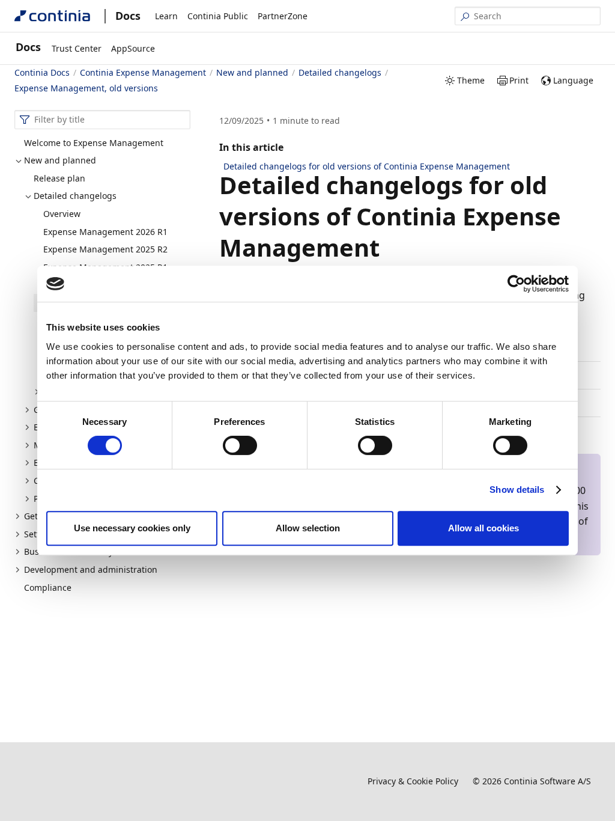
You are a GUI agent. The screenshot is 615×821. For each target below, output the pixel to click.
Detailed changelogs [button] (75, 195)
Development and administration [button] (90, 569)
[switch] (240, 445)
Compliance (47, 587)
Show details (516, 489)
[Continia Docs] (52, 16)
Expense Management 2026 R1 (105, 231)
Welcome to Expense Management (93, 142)
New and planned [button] (60, 160)
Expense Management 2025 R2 (105, 249)
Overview (61, 213)
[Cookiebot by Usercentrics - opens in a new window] (516, 284)
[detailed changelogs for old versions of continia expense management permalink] (387, 247)
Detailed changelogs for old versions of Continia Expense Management (366, 166)
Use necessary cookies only (132, 528)
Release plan (59, 178)
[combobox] (102, 119)
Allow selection (308, 528)
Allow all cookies (483, 528)
